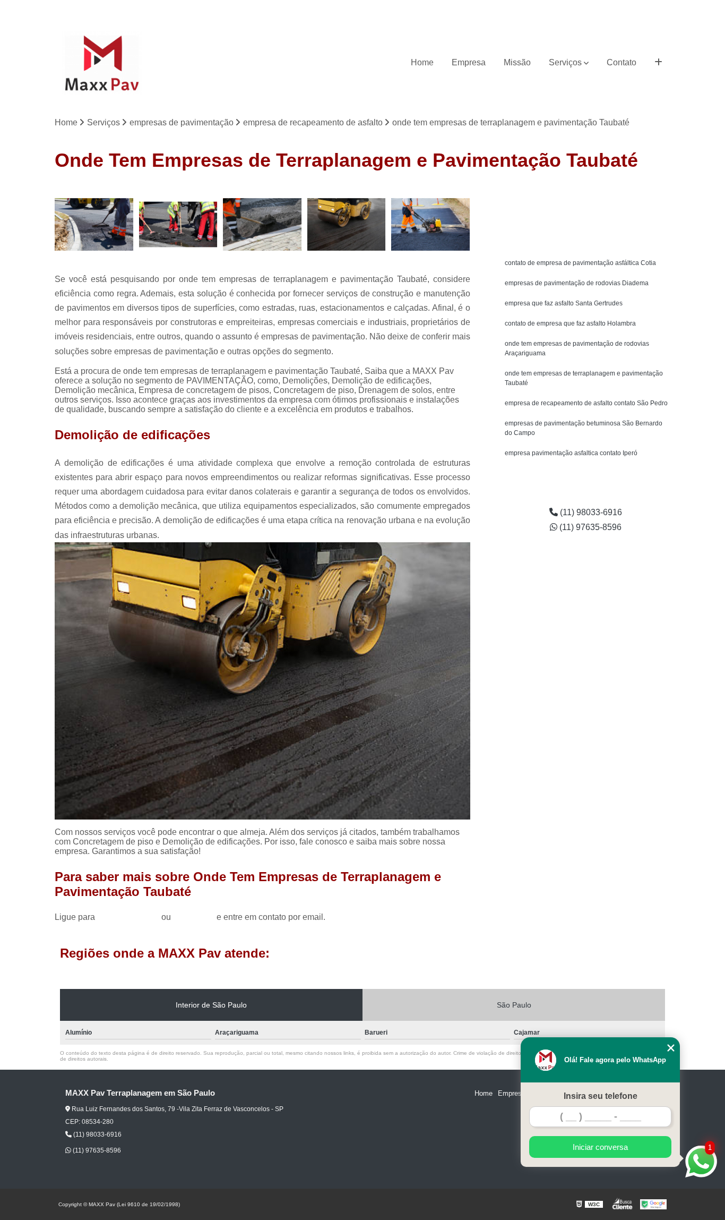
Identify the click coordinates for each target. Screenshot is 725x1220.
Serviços (565, 62)
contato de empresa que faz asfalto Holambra (570, 323)
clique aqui (193, 917)
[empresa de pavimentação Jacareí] (178, 224)
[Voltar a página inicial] (102, 63)
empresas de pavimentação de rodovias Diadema (577, 283)
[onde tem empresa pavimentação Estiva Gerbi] (262, 224)
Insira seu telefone (600, 1095)
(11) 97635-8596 (644, 8)
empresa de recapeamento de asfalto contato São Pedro (586, 403)
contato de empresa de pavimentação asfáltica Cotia (580, 263)
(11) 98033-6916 (582, 8)
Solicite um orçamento (585, 194)
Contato (621, 62)
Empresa (469, 62)
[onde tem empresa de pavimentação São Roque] (346, 224)
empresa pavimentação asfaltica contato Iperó (571, 453)
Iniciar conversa (600, 1146)
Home (422, 62)
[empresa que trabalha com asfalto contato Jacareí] (430, 224)
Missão (517, 62)
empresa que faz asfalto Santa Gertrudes (564, 303)
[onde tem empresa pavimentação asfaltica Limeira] (94, 224)
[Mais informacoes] (658, 62)
